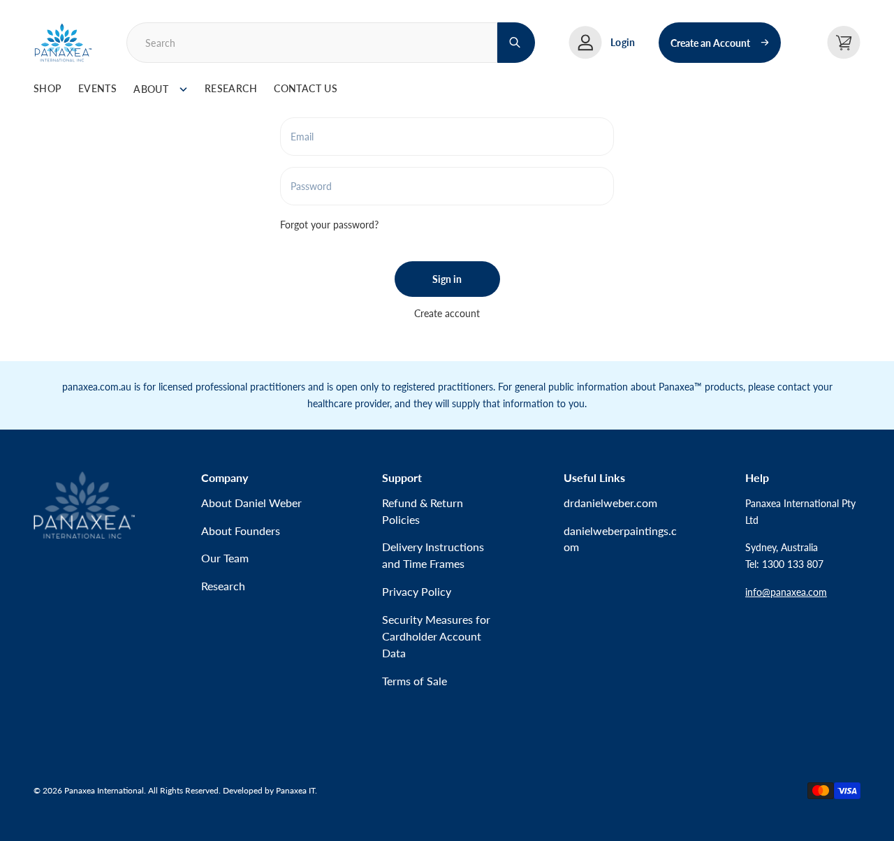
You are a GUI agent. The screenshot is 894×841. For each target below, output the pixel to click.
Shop (47, 88)
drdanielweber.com (610, 502)
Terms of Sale (414, 680)
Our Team (225, 557)
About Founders (240, 530)
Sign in (447, 279)
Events (97, 88)
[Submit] (516, 42)
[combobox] (311, 42)
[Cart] (843, 42)
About (150, 89)
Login (622, 42)
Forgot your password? (329, 225)
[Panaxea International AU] (63, 42)
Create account (447, 313)
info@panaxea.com (786, 592)
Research (231, 88)
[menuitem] (47, 89)
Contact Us (305, 88)
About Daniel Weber (251, 502)
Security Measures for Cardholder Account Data (436, 636)
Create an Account (710, 43)
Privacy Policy (416, 591)
